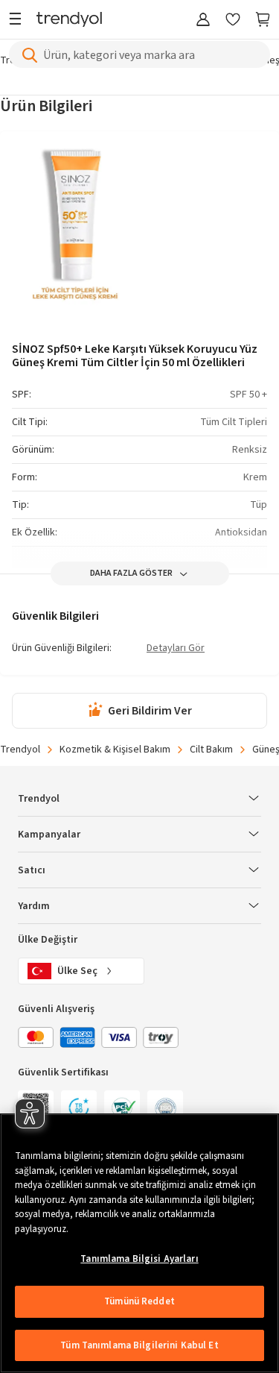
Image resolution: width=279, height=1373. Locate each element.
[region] (139, 1243)
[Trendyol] (69, 20)
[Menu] (19, 20)
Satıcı (31, 870)
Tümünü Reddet (139, 1301)
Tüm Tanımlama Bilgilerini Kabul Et (139, 1345)
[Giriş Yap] (203, 20)
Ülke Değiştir (47, 939)
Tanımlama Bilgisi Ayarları (139, 1259)
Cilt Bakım (211, 749)
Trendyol (20, 749)
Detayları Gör (176, 649)
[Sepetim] (262, 20)
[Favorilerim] (232, 20)
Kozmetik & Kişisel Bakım (115, 749)
